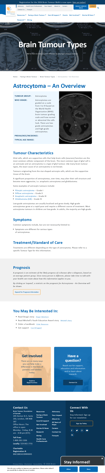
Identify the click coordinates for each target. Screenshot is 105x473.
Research (20, 20)
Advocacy (21, 6)
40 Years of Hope (56, 423)
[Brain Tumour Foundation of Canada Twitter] (77, 430)
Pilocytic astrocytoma (24, 190)
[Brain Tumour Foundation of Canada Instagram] (82, 430)
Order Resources (42, 324)
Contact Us (21, 9)
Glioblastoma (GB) (23, 199)
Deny (88, 469)
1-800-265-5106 (20, 440)
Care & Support (53, 15)
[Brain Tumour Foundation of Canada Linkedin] (72, 435)
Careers (64, 6)
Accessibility (37, 464)
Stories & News (87, 15)
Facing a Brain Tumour (36, 15)
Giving (29, 20)
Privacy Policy (18, 464)
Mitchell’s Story (66, 320)
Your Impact (48, 6)
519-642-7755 (27, 443)
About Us (57, 6)
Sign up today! (79, 2)
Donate (93, 6)
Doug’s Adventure (42, 317)
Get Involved (74, 15)
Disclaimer (28, 464)
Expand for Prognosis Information (27, 292)
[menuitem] (22, 15)
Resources (21, 15)
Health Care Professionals (34, 6)
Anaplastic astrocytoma (25, 196)
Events (65, 15)
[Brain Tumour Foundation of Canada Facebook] (72, 430)
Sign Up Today (81, 423)
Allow (69, 469)
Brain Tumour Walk (81, 7)
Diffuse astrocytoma (24, 193)
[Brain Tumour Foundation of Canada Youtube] (87, 430)
